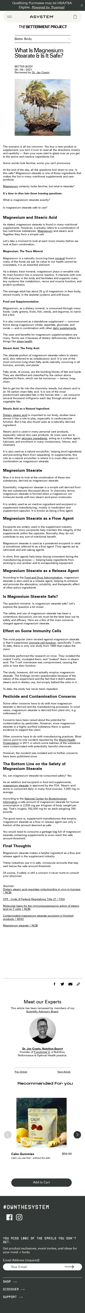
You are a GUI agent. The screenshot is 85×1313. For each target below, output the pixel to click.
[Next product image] (66, 1125)
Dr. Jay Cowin (40, 72)
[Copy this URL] (78, 984)
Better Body (23, 39)
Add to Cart (41, 1182)
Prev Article (21, 1072)
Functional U (42, 1052)
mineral (60, 258)
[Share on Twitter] (62, 984)
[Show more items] (77, 1135)
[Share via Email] (70, 984)
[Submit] (73, 1266)
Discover (12, 1289)
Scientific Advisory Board (42, 1011)
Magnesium (10, 186)
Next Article (64, 1072)
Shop (8, 1281)
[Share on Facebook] (54, 984)
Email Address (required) (21, 1260)
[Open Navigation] (9, 17)
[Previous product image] (17, 1125)
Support (11, 1297)
